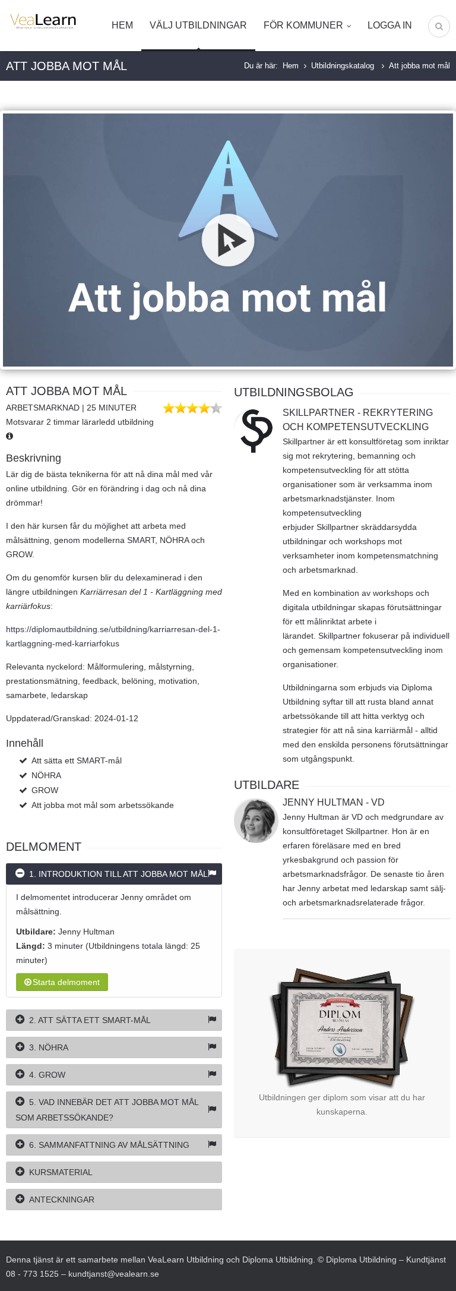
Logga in (390, 25)
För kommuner (303, 25)
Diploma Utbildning (277, 1259)
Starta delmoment (66, 982)
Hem (122, 25)
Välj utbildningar (198, 25)
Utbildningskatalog (343, 65)
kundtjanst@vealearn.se (113, 1274)
